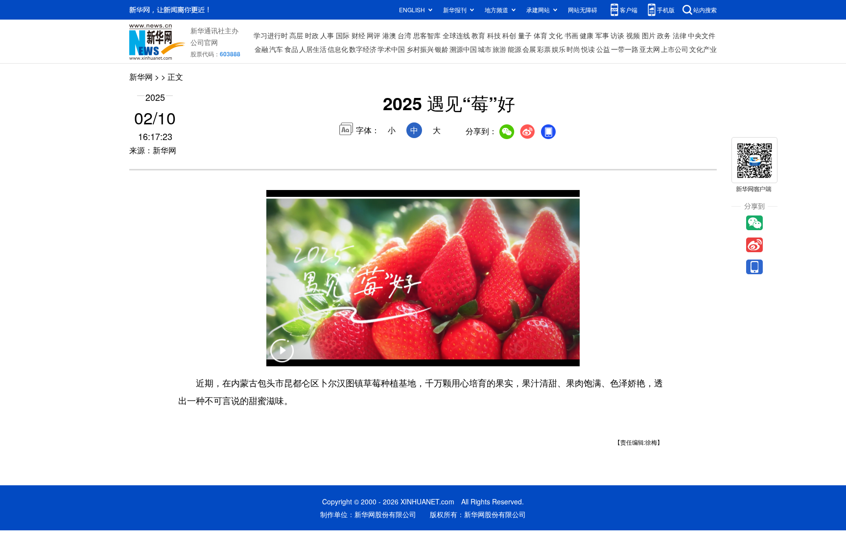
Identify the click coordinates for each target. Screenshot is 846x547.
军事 (602, 35)
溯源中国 (463, 49)
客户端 (628, 9)
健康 (586, 35)
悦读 (588, 49)
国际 (343, 35)
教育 (478, 35)
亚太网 (649, 49)
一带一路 (624, 49)
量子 (525, 35)
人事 (327, 35)
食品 (291, 49)
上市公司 (674, 49)
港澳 (389, 35)
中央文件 (701, 35)
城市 (485, 49)
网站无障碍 (582, 9)
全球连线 (456, 35)
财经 (358, 35)
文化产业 (703, 49)
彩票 (544, 49)
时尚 (573, 49)
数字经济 (362, 49)
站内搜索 (705, 9)
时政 (312, 35)
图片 (649, 35)
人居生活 (313, 49)
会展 (529, 49)
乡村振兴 (420, 49)
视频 (633, 35)
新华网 (141, 76)
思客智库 (427, 35)
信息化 (338, 49)
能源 (514, 49)
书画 (571, 35)
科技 (494, 35)
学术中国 (391, 49)
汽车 (276, 49)
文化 (556, 35)
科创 (509, 35)
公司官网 (204, 42)
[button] (282, 357)
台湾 (404, 35)
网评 (373, 35)
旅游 (499, 49)
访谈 (617, 35)
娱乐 (558, 49)
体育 (540, 35)
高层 (296, 35)
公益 (603, 49)
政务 (664, 35)
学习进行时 (271, 35)
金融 (261, 49)
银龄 (441, 49)
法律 (679, 35)
